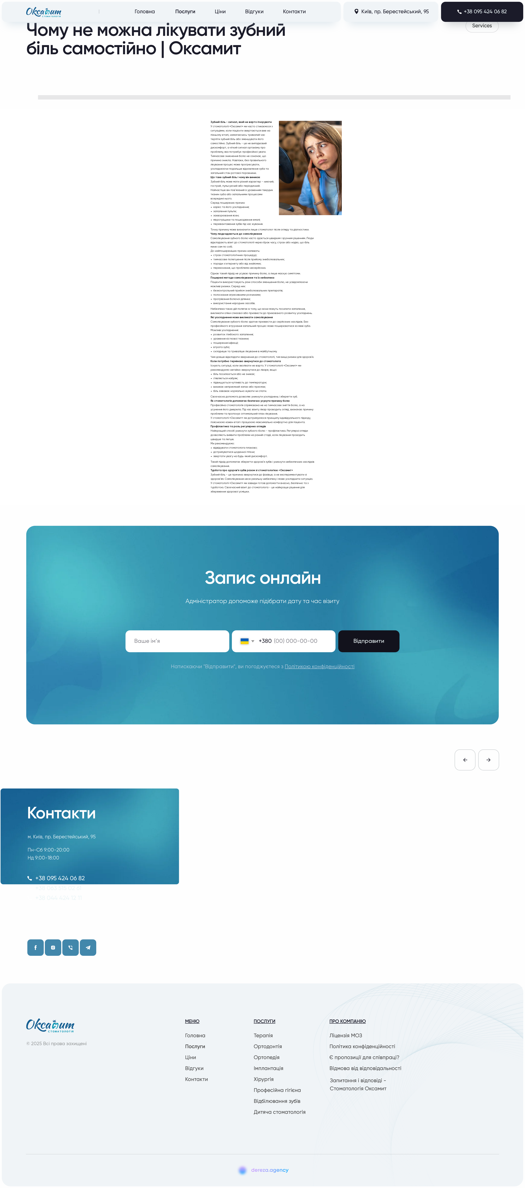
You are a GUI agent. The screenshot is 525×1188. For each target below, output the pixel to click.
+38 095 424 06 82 (60, 879)
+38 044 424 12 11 (58, 898)
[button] (482, 12)
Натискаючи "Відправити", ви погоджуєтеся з (263, 666)
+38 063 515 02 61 (58, 888)
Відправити (368, 641)
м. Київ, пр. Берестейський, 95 (62, 837)
